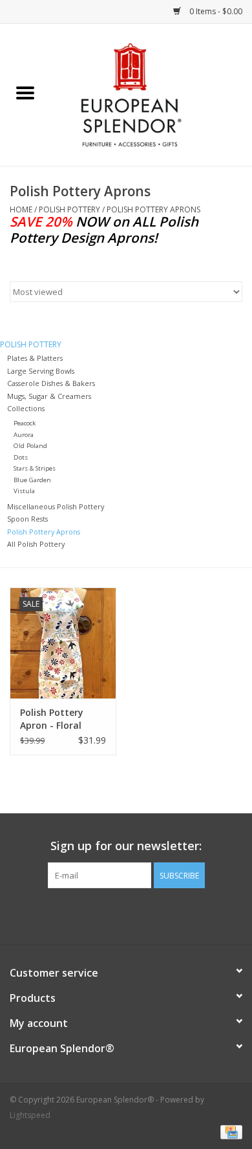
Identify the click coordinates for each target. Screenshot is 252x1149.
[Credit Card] (229, 1131)
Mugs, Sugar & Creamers (49, 396)
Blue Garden (32, 480)
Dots (21, 457)
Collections (26, 408)
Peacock (25, 423)
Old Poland (30, 446)
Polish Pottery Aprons (153, 209)
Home (21, 209)
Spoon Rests (27, 519)
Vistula (24, 491)
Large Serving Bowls (40, 371)
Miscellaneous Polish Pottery (55, 506)
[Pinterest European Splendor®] (126, 914)
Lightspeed (30, 1115)
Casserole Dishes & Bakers (51, 383)
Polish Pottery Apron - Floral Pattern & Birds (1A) (54, 719)
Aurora (24, 435)
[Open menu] (25, 92)
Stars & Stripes (35, 468)
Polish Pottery (69, 209)
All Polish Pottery (36, 544)
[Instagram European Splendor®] (149, 914)
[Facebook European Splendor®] (102, 914)
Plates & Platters (35, 358)
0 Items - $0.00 (214, 11)
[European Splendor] (151, 94)
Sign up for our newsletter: (126, 846)
